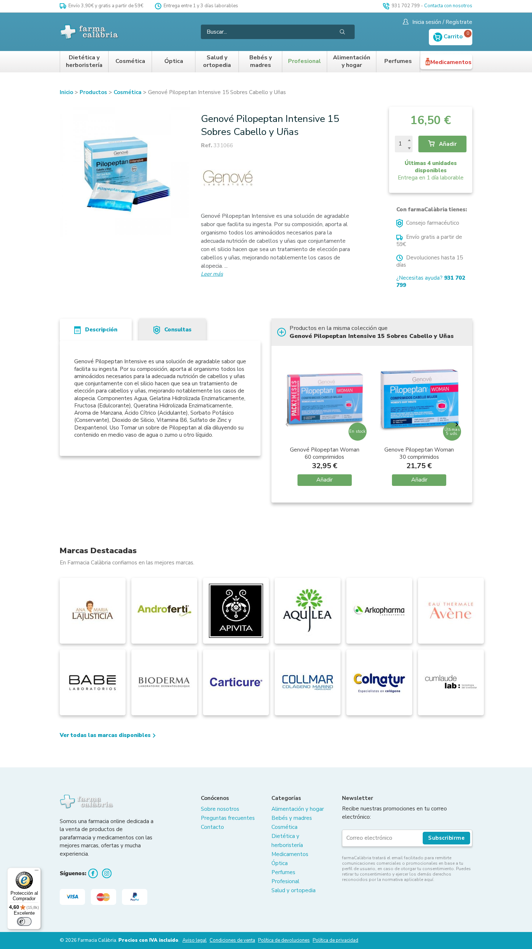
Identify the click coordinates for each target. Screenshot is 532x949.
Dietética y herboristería (84, 61)
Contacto (212, 827)
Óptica (173, 61)
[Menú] (36, 872)
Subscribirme (446, 838)
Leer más (212, 274)
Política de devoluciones (284, 940)
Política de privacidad (335, 940)
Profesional (304, 61)
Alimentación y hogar (351, 61)
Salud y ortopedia (217, 61)
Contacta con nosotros (448, 6)
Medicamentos (451, 62)
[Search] (342, 31)
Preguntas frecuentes (228, 818)
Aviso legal (194, 940)
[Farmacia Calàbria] (89, 31)
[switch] (24, 921)
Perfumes (398, 61)
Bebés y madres (260, 61)
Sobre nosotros (220, 809)
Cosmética (130, 61)
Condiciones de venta (232, 940)
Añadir (447, 144)
